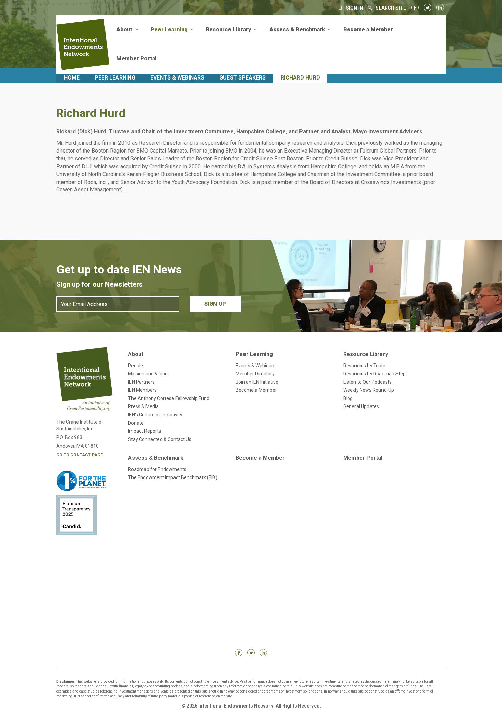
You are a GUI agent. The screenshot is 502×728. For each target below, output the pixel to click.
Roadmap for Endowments (157, 469)
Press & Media (143, 406)
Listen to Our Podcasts (367, 382)
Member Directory (255, 373)
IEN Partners (141, 382)
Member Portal (136, 58)
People (135, 365)
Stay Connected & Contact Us (159, 439)
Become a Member (368, 29)
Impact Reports (144, 431)
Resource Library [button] (229, 29)
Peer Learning (115, 77)
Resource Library (365, 354)
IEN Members (142, 390)
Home (72, 77)
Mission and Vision (148, 373)
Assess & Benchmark (155, 458)
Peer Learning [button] (170, 29)
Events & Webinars (177, 77)
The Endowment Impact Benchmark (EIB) (172, 477)
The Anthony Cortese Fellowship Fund (168, 398)
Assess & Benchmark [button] (297, 29)
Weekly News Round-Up (368, 390)
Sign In (354, 8)
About (135, 354)
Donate (136, 423)
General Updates (361, 406)
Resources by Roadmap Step (374, 373)
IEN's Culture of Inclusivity (155, 414)
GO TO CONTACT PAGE (79, 455)
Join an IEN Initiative (257, 382)
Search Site (391, 8)
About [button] (125, 29)
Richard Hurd (300, 77)
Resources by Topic (364, 365)
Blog (348, 398)
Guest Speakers (242, 77)
